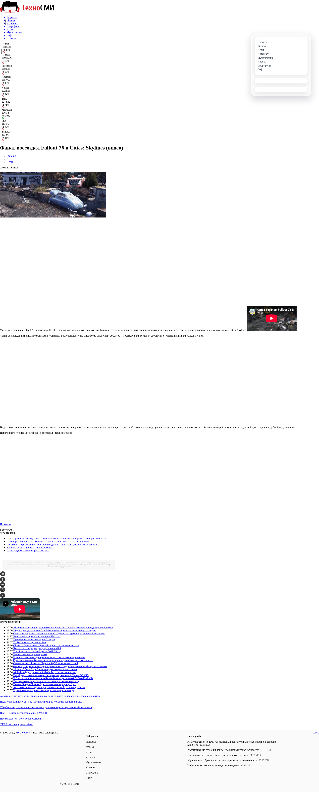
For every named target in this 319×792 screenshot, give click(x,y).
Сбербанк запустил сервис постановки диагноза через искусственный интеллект (53, 544)
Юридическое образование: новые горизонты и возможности (222, 760)
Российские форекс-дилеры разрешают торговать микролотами (49, 657)
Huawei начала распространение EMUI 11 (30, 547)
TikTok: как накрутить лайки (29, 642)
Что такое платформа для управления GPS (37, 648)
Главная (11, 155)
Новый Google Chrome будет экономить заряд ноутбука (44, 684)
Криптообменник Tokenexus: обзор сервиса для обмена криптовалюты (53, 660)
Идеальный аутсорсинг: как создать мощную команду (78, 563)
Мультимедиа (93, 762)
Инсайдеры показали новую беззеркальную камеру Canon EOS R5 (51, 675)
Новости (91, 767)
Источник (5, 524)
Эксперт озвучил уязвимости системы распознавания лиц (46, 681)
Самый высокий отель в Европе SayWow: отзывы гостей (45, 663)
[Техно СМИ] (27, 12)
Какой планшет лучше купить (30, 654)
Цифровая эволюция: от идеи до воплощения (63, 565)
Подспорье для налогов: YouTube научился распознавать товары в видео (48, 541)
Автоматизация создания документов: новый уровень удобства (31, 563)
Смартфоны (92, 772)
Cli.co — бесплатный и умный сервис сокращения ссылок (46, 645)
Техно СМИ (23, 732)
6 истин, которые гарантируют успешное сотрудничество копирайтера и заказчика (60, 666)
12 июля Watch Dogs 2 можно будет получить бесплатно (45, 669)
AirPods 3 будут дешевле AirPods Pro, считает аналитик (44, 672)
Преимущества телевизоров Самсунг (28, 550)
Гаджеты (91, 741)
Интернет (91, 757)
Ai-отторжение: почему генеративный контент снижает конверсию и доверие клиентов (56, 538)
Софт (89, 777)
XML (316, 732)
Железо (90, 746)
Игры (10, 161)
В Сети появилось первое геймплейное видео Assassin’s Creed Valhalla (53, 678)
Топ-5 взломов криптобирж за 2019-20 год (37, 651)
